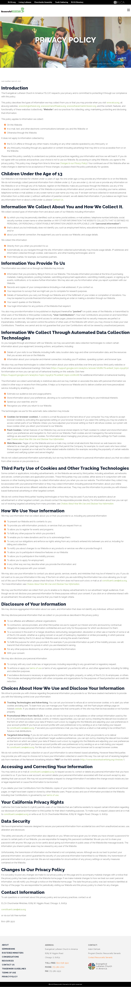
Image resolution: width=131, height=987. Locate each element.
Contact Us (58, 200)
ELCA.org (12, 2)
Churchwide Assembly (43, 2)
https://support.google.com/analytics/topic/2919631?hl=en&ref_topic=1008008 (40, 375)
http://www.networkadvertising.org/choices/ (102, 759)
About (5, 945)
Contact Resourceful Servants (100, 957)
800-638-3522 (62, 963)
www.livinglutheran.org (29, 106)
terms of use (36, 668)
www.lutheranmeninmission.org (81, 106)
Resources (8, 961)
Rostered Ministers (12, 953)
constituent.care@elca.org (114, 580)
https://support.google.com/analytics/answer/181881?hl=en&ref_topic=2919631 (89, 368)
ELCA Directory (77, 2)
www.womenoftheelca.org (53, 106)
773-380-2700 (58, 967)
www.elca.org (113, 102)
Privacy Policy (10, 977)
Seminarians (8, 949)
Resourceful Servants (101, 64)
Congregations (10, 957)
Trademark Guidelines (14, 969)
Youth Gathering (61, 2)
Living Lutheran (25, 2)
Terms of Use (9, 973)
